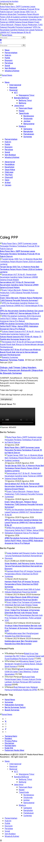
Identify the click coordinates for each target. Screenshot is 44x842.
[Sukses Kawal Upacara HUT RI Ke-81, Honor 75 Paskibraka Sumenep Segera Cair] (22, 334)
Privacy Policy (11, 741)
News (7, 82)
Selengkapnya (6, 399)
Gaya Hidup (10, 169)
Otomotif (9, 177)
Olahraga (9, 172)
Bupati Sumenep (12, 710)
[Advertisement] (22, 210)
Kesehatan (9, 167)
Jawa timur (19, 105)
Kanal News (10, 699)
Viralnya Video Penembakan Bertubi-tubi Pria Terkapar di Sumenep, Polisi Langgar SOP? (23, 628)
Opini (7, 180)
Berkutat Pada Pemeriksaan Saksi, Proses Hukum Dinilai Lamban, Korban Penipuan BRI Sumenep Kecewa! (23, 680)
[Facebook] (6, 719)
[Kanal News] (6, 35)
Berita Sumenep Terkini (15, 707)
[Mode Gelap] (1, 40)
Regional (13, 90)
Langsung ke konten (9, 1)
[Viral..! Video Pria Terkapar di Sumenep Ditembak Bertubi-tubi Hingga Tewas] (24, 605)
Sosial (7, 152)
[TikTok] (6, 729)
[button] (24, 37)
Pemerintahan (11, 139)
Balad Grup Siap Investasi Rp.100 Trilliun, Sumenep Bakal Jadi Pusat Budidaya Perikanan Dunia (24, 656)
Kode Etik (9, 748)
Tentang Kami (11, 736)
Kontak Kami (10, 745)
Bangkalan (28, 131)
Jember (27, 121)
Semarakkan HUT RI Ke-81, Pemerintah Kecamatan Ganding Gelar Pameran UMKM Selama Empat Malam (22, 19)
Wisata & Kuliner (12, 157)
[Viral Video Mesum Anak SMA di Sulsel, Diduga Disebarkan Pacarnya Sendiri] (24, 592)
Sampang (27, 129)
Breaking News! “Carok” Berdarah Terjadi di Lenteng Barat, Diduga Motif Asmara (23, 664)
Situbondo (28, 118)
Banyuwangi (28, 123)
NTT (16, 92)
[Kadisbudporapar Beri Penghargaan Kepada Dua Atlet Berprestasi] (24, 636)
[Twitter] (6, 721)
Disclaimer (9, 743)
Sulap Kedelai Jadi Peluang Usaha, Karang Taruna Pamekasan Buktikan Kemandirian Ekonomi (24, 566)
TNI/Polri (9, 175)
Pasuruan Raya (25, 108)
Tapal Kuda (24, 113)
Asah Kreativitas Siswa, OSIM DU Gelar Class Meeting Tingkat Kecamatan (22, 671)
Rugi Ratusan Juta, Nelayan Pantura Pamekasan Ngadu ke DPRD (21, 688)
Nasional (13, 87)
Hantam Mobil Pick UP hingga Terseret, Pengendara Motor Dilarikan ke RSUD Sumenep (22, 584)
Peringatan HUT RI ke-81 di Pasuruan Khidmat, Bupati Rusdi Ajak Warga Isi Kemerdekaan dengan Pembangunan (20, 352)
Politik (7, 144)
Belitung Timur (25, 100)
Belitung (22, 103)
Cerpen (8, 185)
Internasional (15, 85)
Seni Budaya (10, 155)
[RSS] (6, 731)
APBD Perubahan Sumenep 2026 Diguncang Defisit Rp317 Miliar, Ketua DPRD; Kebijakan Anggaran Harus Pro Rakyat (19, 326)
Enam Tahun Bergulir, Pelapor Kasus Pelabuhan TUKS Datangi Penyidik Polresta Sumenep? (21, 24)
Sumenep (27, 136)
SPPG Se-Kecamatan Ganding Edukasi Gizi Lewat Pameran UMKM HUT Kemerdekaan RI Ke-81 (21, 30)
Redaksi (8, 738)
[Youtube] (6, 726)
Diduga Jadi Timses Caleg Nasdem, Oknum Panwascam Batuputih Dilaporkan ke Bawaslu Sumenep (21, 370)
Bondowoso (28, 116)
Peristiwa (9, 149)
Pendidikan (10, 164)
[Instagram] (6, 724)
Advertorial (10, 162)
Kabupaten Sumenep (14, 705)
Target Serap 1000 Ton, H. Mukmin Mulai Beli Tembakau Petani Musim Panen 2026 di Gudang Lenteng (19, 14)
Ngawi (21, 111)
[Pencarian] (1, 43)
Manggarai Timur (26, 95)
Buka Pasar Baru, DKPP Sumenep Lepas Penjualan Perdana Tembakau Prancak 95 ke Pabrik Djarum (19, 9)
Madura (22, 126)
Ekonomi (8, 147)
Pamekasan (28, 134)
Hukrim (8, 142)
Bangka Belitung (21, 98)
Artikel (8, 182)
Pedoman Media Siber (14, 750)
